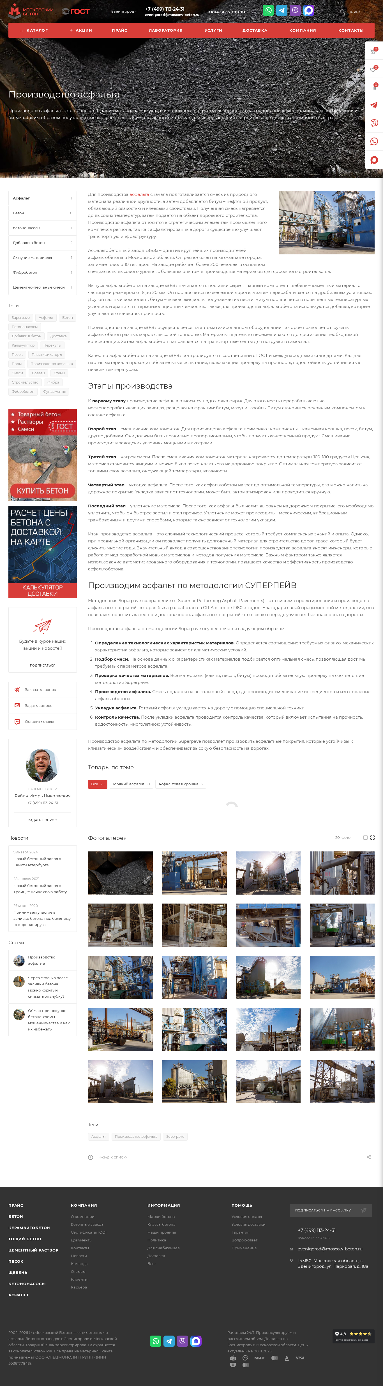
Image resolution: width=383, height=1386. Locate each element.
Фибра (53, 382)
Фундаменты (54, 391)
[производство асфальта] (120, 873)
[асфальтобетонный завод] (327, 222)
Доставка (58, 336)
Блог (151, 1263)
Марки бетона (161, 1216)
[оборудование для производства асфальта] (120, 925)
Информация (163, 1205)
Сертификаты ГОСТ (89, 1232)
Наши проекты (161, 1232)
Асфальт (98, 1136)
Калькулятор (23, 345)
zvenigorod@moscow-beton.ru (172, 15)
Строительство (25, 382)
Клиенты (79, 1279)
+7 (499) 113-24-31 (164, 9)
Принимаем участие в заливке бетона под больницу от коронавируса (42, 918)
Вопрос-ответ (244, 1240)
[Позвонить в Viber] (295, 10)
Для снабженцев (163, 1248)
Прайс (15, 1205)
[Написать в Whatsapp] (268, 10)
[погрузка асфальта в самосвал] (342, 1029)
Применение (244, 1248)
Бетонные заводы (87, 1224)
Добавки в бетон (26, 336)
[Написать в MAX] (308, 10)
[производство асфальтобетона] (194, 1029)
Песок (17, 354)
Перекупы (52, 345)
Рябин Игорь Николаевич (43, 795)
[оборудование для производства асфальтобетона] (342, 873)
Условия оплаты (247, 1216)
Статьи (16, 942)
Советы (38, 373)
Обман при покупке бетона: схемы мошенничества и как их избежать (49, 1019)
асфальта (139, 194)
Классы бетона (161, 1224)
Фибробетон (23, 391)
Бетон (67, 317)
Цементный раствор (33, 1250)
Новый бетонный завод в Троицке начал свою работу (40, 888)
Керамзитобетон (29, 1227)
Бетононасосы (25, 327)
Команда (79, 1263)
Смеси (17, 373)
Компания (84, 1205)
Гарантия (241, 1232)
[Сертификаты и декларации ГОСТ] (76, 10)
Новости (18, 838)
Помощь (242, 1205)
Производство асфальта (136, 1136)
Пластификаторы (47, 354)
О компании (82, 1216)
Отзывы (78, 1271)
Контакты (80, 1248)
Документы (81, 1240)
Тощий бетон (24, 1239)
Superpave (175, 1136)
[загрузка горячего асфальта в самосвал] (342, 925)
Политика (156, 1240)
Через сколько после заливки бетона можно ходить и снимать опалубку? (48, 987)
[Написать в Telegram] (281, 10)
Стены (59, 373)
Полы (17, 364)
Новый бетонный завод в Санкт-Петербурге (37, 861)
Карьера (79, 1287)
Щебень (17, 1272)
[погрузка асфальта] (120, 977)
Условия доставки (249, 1224)
